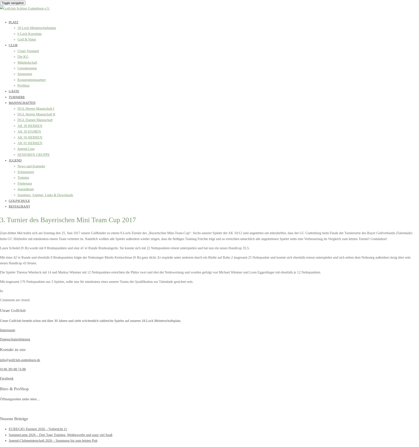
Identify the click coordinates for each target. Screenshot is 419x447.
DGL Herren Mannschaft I (35, 108)
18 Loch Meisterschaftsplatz (36, 28)
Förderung (24, 183)
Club (13, 45)
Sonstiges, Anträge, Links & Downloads (45, 195)
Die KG (23, 56)
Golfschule (19, 201)
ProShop (23, 85)
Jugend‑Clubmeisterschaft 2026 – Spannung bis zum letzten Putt (53, 440)
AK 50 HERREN (29, 137)
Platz (13, 22)
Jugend (15, 160)
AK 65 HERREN (29, 143)
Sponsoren (24, 74)
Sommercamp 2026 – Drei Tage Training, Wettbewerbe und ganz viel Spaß (60, 435)
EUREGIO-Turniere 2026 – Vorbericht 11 (38, 429)
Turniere (17, 97)
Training (23, 177)
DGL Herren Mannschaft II (36, 114)
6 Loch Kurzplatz (29, 34)
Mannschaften (22, 103)
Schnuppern (25, 172)
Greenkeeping (27, 68)
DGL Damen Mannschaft (35, 120)
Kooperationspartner (31, 80)
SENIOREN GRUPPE (33, 154)
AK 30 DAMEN (29, 131)
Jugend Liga (25, 149)
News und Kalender (31, 166)
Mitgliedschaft (27, 62)
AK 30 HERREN (29, 126)
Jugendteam (25, 189)
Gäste (14, 91)
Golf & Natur (26, 39)
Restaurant (19, 206)
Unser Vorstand (28, 51)
